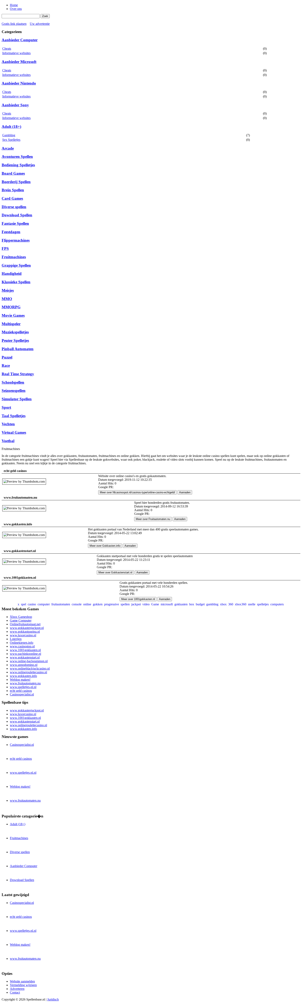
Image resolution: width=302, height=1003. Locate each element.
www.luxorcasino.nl (23, 635)
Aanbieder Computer (20, 40)
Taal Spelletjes (13, 416)
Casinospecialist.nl (22, 694)
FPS (5, 248)
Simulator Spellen (17, 399)
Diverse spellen (14, 207)
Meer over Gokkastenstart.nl (115, 572)
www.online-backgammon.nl (29, 661)
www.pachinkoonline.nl (25, 653)
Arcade (8, 148)
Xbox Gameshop (21, 617)
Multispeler (11, 324)
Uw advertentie (40, 23)
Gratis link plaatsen (14, 23)
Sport (6, 407)
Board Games (13, 173)
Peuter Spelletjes (15, 340)
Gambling (8, 135)
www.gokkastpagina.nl (25, 631)
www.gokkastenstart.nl (25, 657)
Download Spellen (17, 215)
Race (6, 365)
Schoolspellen (13, 382)
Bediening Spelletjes (18, 165)
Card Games (12, 198)
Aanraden (184, 492)
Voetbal (8, 441)
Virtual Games (14, 432)
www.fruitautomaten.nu (25, 683)
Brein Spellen (13, 190)
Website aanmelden (22, 981)
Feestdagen (11, 232)
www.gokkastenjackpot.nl (27, 628)
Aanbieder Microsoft (19, 62)
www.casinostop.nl (22, 646)
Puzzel (7, 357)
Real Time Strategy (18, 374)
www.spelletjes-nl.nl (23, 687)
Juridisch (53, 999)
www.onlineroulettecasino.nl (28, 672)
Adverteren (17, 988)
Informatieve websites (16, 53)
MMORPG (11, 307)
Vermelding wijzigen (23, 985)
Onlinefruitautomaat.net (25, 624)
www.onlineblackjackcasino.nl (30, 668)
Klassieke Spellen (16, 282)
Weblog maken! (20, 679)
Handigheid (12, 273)
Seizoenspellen (13, 390)
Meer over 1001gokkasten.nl (138, 599)
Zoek (45, 16)
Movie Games (13, 315)
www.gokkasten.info (23, 676)
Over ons (16, 8)
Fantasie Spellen (15, 223)
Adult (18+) (11, 126)
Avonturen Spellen (17, 156)
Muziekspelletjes (15, 332)
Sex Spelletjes (11, 139)
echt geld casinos (21, 690)
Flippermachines (16, 240)
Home (14, 5)
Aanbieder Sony (15, 105)
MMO (7, 299)
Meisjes (8, 290)
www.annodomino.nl (23, 665)
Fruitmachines (14, 257)
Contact (15, 992)
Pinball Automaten (17, 349)
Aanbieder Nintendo (19, 83)
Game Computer (20, 620)
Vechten (8, 424)
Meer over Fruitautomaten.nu (153, 519)
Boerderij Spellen (16, 182)
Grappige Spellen (16, 265)
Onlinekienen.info (21, 642)
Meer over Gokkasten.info (105, 545)
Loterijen (16, 639)
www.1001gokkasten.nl (25, 650)
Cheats (6, 48)
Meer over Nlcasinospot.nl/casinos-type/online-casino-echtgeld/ (137, 492)
